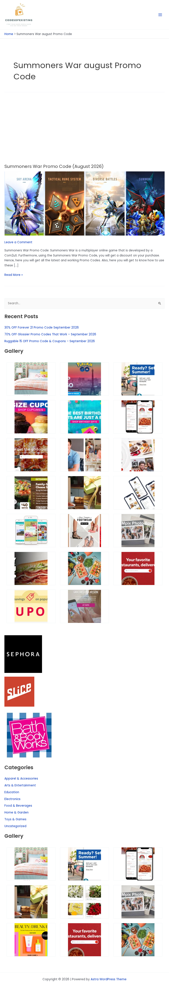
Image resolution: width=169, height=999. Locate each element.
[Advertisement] (84, 131)
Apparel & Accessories (21, 778)
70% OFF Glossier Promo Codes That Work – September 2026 (50, 334)
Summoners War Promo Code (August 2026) (54, 166)
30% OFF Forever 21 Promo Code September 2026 (41, 327)
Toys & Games (15, 819)
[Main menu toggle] (160, 14)
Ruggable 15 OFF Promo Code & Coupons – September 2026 (49, 341)
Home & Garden (16, 812)
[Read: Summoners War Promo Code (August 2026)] (84, 203)
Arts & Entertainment (20, 785)
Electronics (12, 799)
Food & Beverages (18, 806)
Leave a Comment (18, 242)
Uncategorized (15, 826)
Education (11, 792)
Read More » (13, 275)
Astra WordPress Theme (109, 979)
